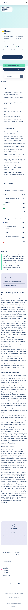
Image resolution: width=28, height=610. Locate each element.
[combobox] (12, 76)
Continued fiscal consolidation (12, 281)
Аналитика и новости (18, 553)
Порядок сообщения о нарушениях (14, 603)
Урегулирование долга (7, 561)
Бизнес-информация (7, 558)
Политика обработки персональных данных (14, 593)
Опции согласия (14, 606)
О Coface (17, 557)
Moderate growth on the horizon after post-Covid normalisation (13, 276)
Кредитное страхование (7, 556)
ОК (22, 76)
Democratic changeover (10, 285)
